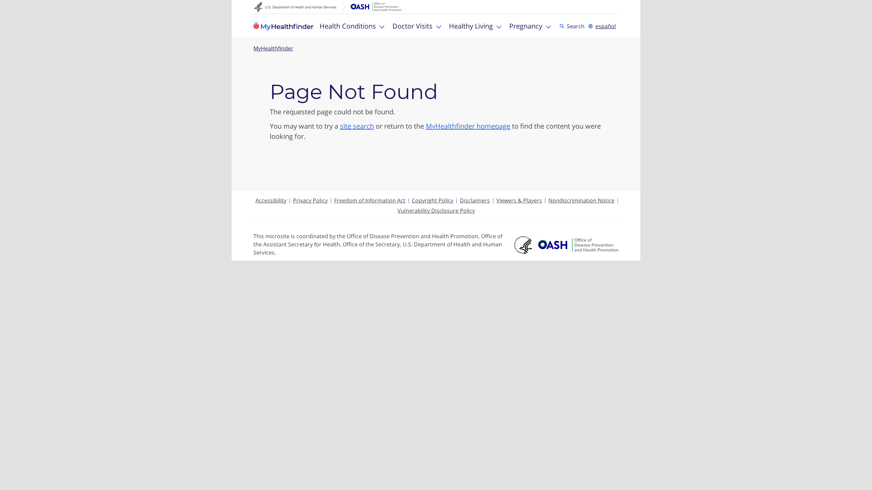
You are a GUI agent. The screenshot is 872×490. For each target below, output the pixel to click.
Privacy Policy (310, 200)
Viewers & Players (519, 200)
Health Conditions (348, 26)
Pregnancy (525, 26)
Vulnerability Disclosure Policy (436, 210)
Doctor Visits (412, 26)
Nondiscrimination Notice (581, 200)
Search (576, 26)
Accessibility (270, 200)
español (605, 26)
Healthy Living (471, 26)
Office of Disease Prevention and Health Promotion (376, 7)
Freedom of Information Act (369, 200)
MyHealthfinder (283, 26)
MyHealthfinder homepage (468, 126)
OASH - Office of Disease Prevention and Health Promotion (578, 245)
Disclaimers (475, 200)
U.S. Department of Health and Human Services (299, 7)
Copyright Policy (432, 200)
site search (357, 126)
